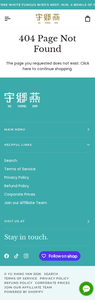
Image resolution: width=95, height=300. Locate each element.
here (27, 68)
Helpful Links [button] (18, 145)
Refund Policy (16, 185)
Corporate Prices (19, 194)
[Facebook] (6, 256)
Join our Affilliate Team (25, 202)
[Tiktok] (16, 256)
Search (10, 160)
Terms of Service (20, 169)
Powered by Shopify (23, 292)
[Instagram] (26, 256)
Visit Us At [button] (14, 221)
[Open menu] (12, 18)
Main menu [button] (14, 129)
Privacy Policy (16, 177)
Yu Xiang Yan (20, 274)
